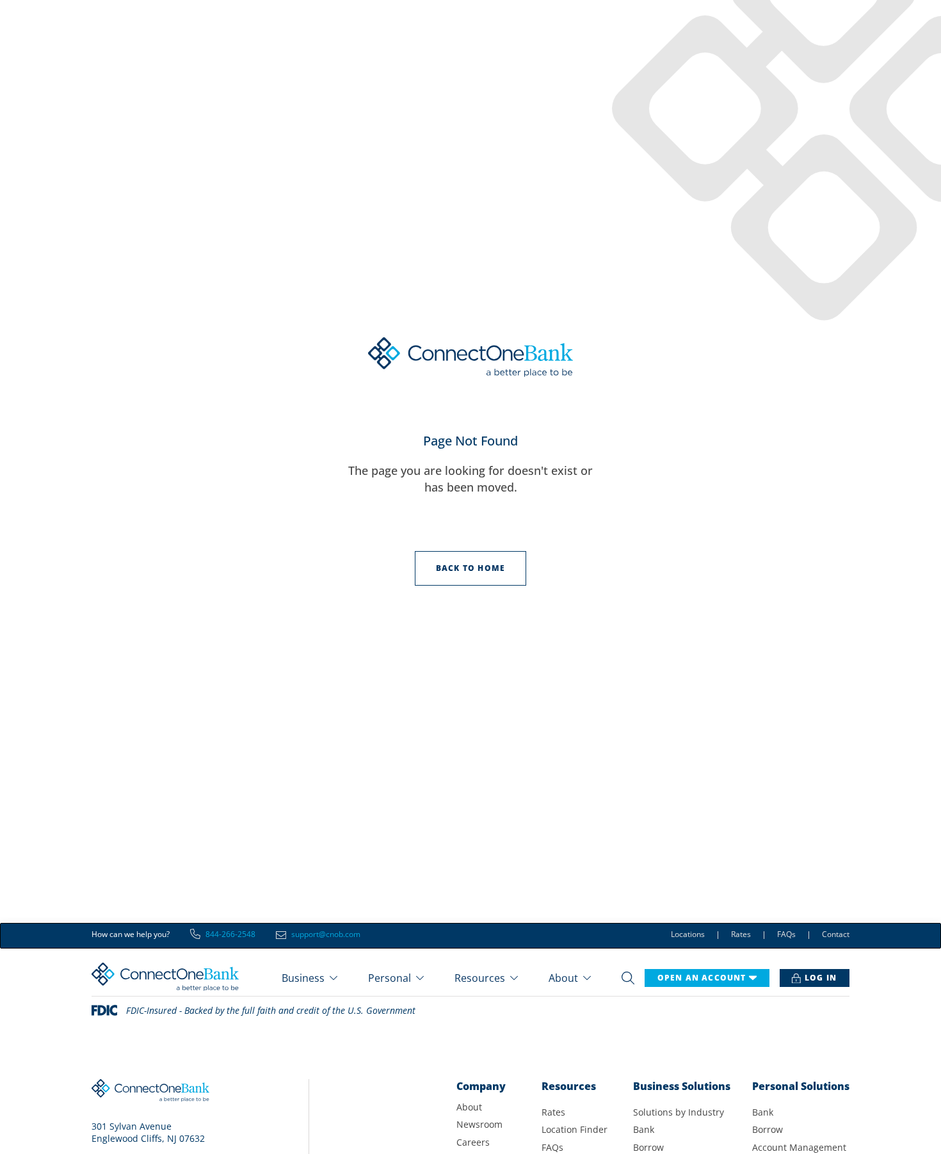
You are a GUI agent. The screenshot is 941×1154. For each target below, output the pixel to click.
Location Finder (574, 1129)
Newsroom (479, 1124)
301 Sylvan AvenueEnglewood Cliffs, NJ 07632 (148, 1132)
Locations (688, 935)
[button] (309, 978)
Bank (643, 1129)
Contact (835, 935)
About (469, 1107)
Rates (741, 935)
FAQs (786, 935)
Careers (473, 1142)
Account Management (799, 1147)
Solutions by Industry (678, 1112)
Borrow (648, 1147)
